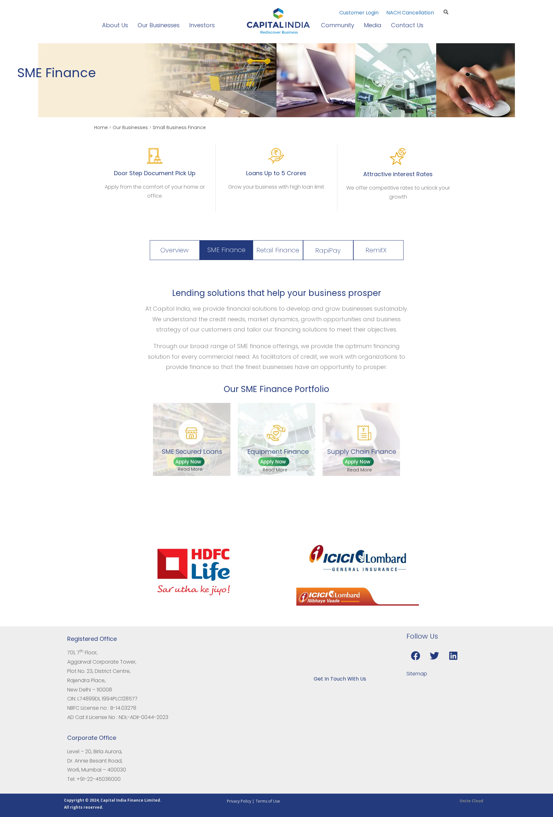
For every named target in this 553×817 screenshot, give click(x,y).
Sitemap (416, 673)
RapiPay (328, 250)
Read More (190, 469)
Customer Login (359, 12)
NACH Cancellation (410, 12)
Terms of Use (268, 801)
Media (372, 25)
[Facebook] (415, 655)
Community (337, 25)
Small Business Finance (179, 127)
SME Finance (226, 249)
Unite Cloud (471, 801)
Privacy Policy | (240, 801)
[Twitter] (434, 655)
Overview (174, 250)
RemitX (376, 250)
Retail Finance (277, 250)
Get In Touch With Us (340, 678)
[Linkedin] (453, 655)
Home (101, 127)
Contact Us (407, 25)
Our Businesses (159, 25)
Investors (202, 25)
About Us (115, 25)
